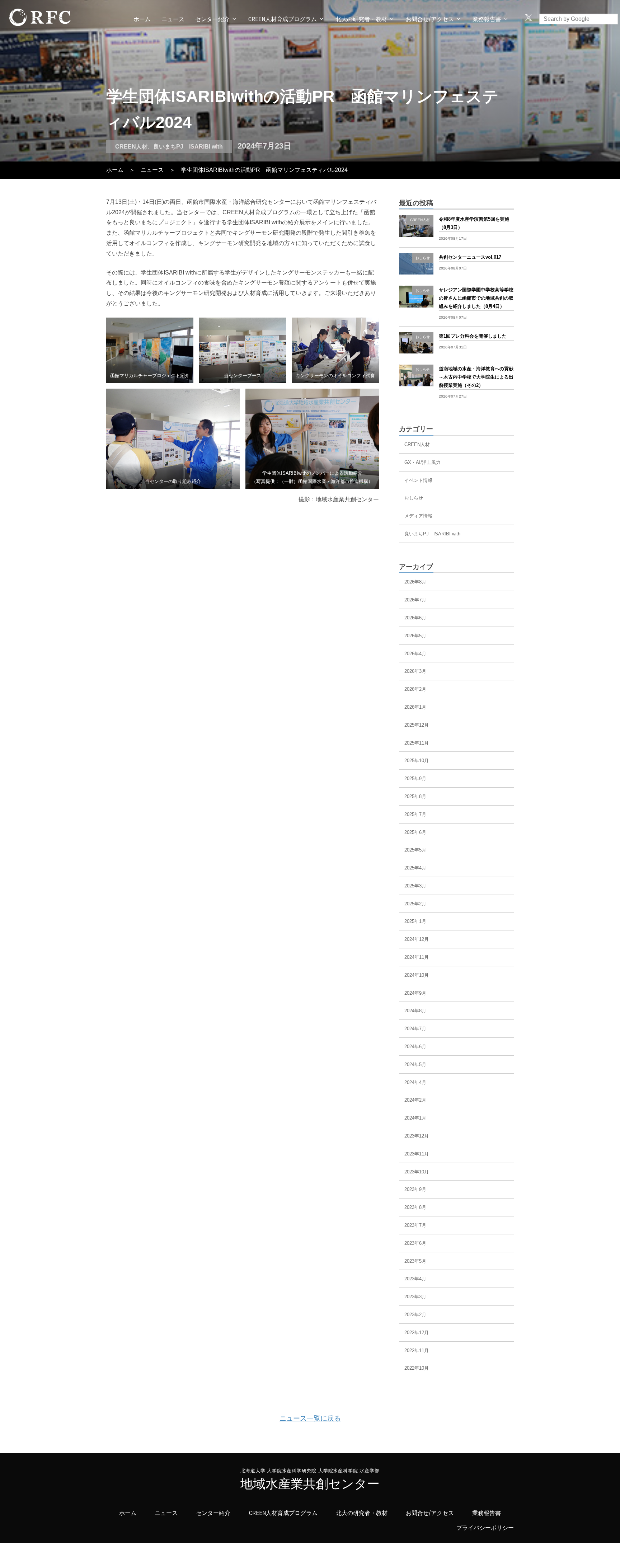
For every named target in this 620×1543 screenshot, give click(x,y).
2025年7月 (415, 814)
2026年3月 (415, 671)
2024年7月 (415, 1028)
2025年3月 (415, 885)
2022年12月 (416, 1332)
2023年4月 (415, 1278)
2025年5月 (415, 850)
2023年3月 (415, 1296)
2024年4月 (415, 1082)
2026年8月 (415, 582)
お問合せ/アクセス (430, 19)
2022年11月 (416, 1350)
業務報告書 (486, 1512)
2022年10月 (416, 1368)
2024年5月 (415, 1064)
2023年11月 (416, 1154)
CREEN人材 (131, 147)
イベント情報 (418, 480)
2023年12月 (416, 1136)
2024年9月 (415, 993)
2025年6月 (415, 832)
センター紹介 (212, 19)
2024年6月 (415, 1046)
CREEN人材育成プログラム (282, 19)
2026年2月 (415, 689)
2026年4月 (415, 653)
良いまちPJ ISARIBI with (188, 147)
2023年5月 (415, 1261)
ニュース (172, 19)
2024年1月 (415, 1118)
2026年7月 (415, 599)
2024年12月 (416, 939)
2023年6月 (415, 1243)
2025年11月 (416, 743)
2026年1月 (415, 707)
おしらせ (413, 498)
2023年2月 (415, 1314)
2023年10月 (416, 1171)
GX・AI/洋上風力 (422, 462)
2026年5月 (415, 635)
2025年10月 (416, 760)
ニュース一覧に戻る (310, 1418)
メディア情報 (418, 516)
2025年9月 (415, 778)
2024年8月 (415, 1010)
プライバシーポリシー (485, 1528)
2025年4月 (415, 868)
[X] (528, 19)
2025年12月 (416, 725)
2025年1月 (415, 921)
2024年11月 (416, 957)
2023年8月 (415, 1207)
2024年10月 (416, 975)
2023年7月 (415, 1225)
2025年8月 (415, 796)
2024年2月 (415, 1100)
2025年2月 (415, 903)
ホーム (142, 19)
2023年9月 (415, 1189)
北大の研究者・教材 (361, 19)
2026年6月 (415, 617)
